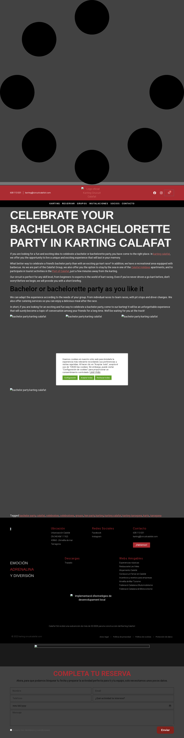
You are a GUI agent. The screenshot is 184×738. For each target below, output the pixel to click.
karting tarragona (132, 515)
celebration (52, 515)
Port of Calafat (60, 271)
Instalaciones (98, 204)
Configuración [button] (70, 378)
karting (100, 515)
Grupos (82, 204)
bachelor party (27, 515)
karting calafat (161, 253)
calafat (41, 515)
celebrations (67, 515)
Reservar (68, 204)
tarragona (155, 515)
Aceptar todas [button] (87, 378)
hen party (89, 515)
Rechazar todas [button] (103, 378)
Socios (115, 204)
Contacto (128, 204)
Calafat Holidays (140, 267)
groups (79, 515)
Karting (54, 204)
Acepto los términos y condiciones (31, 730)
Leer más (95, 372)
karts (146, 515)
